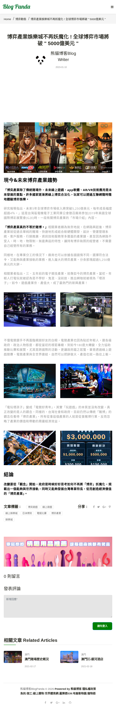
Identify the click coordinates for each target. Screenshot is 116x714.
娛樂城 (9, 519)
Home (7, 19)
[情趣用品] (58, 551)
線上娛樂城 (11, 513)
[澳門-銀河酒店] (69, 660)
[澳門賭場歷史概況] (13, 660)
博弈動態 (20, 19)
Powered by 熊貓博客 (68, 688)
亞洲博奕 (27, 513)
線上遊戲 (47, 507)
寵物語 (91, 693)
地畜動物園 (80, 693)
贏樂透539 (65, 693)
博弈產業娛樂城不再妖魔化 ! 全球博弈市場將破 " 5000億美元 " (68, 19)
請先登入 (102, 626)
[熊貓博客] (17, 7)
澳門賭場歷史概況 (37, 659)
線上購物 (38, 693)
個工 (29, 693)
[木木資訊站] (58, 147)
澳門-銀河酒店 (92, 659)
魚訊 (23, 693)
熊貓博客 (59, 53)
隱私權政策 (89, 688)
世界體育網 (51, 693)
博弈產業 (56, 513)
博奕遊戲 (33, 507)
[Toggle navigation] (112, 7)
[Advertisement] (58, 92)
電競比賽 (42, 513)
